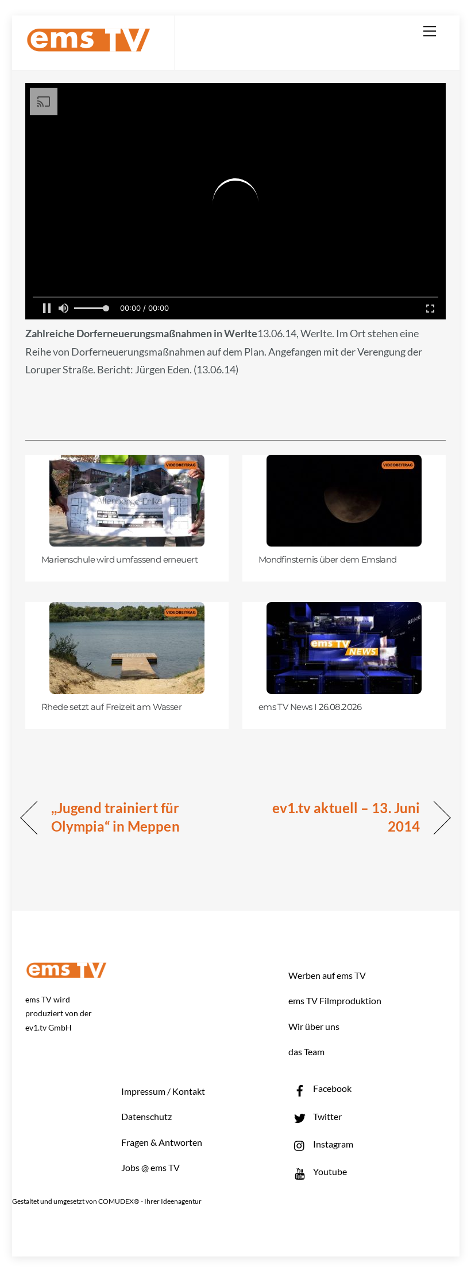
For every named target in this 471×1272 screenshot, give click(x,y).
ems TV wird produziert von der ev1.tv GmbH (58, 1013)
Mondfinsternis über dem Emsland (327, 560)
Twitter (326, 1116)
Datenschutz (146, 1116)
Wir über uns (313, 1026)
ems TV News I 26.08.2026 (310, 707)
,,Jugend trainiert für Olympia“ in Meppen (115, 816)
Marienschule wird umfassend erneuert (119, 560)
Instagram (332, 1143)
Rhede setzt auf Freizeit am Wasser (111, 707)
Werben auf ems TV (327, 975)
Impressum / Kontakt (163, 1091)
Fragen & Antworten (161, 1142)
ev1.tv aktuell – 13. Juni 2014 (334, 816)
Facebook (331, 1088)
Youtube (329, 1171)
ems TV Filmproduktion (334, 1000)
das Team (306, 1051)
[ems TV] (88, 45)
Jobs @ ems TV (150, 1167)
